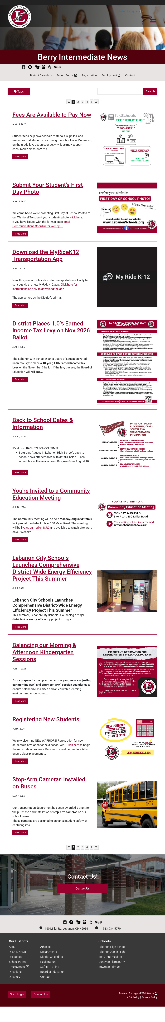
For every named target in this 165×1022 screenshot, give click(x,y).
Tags (20, 91)
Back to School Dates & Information (42, 423)
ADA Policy (133, 997)
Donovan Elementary (111, 961)
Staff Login (17, 994)
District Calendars (41, 75)
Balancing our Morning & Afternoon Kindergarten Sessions (44, 652)
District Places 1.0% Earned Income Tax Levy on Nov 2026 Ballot (51, 330)
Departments (48, 951)
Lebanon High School (111, 946)
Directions (15, 971)
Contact (130, 75)
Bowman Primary (109, 966)
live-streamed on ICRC (35, 527)
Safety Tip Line (49, 966)
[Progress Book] (37, 67)
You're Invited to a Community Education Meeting (51, 494)
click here (76, 217)
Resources (15, 956)
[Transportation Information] (43, 67)
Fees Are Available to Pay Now (51, 114)
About (12, 946)
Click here (73, 745)
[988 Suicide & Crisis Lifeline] (57, 67)
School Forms (65, 75)
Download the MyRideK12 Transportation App (45, 255)
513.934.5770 (112, 928)
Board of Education (52, 971)
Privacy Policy (149, 997)
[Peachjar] (49, 67)
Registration (89, 75)
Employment (110, 75)
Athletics (45, 946)
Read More (20, 156)
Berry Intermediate (110, 956)
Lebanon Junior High (111, 951)
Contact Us (82, 888)
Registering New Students (45, 719)
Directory (14, 976)
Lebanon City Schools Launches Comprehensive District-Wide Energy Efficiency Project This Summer (52, 568)
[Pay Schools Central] (30, 67)
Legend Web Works (143, 993)
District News (17, 951)
